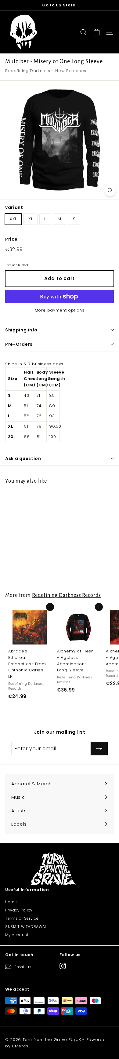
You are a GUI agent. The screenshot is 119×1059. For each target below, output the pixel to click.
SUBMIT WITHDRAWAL (26, 926)
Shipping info (21, 330)
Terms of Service (21, 918)
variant (14, 207)
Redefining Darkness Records (66, 595)
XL (30, 219)
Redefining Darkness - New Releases (45, 71)
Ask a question (23, 458)
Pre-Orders (19, 344)
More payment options (60, 310)
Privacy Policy (19, 910)
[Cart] (96, 32)
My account (17, 934)
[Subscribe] (99, 748)
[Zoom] (110, 190)
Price (11, 239)
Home (11, 901)
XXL (13, 219)
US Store (65, 5)
